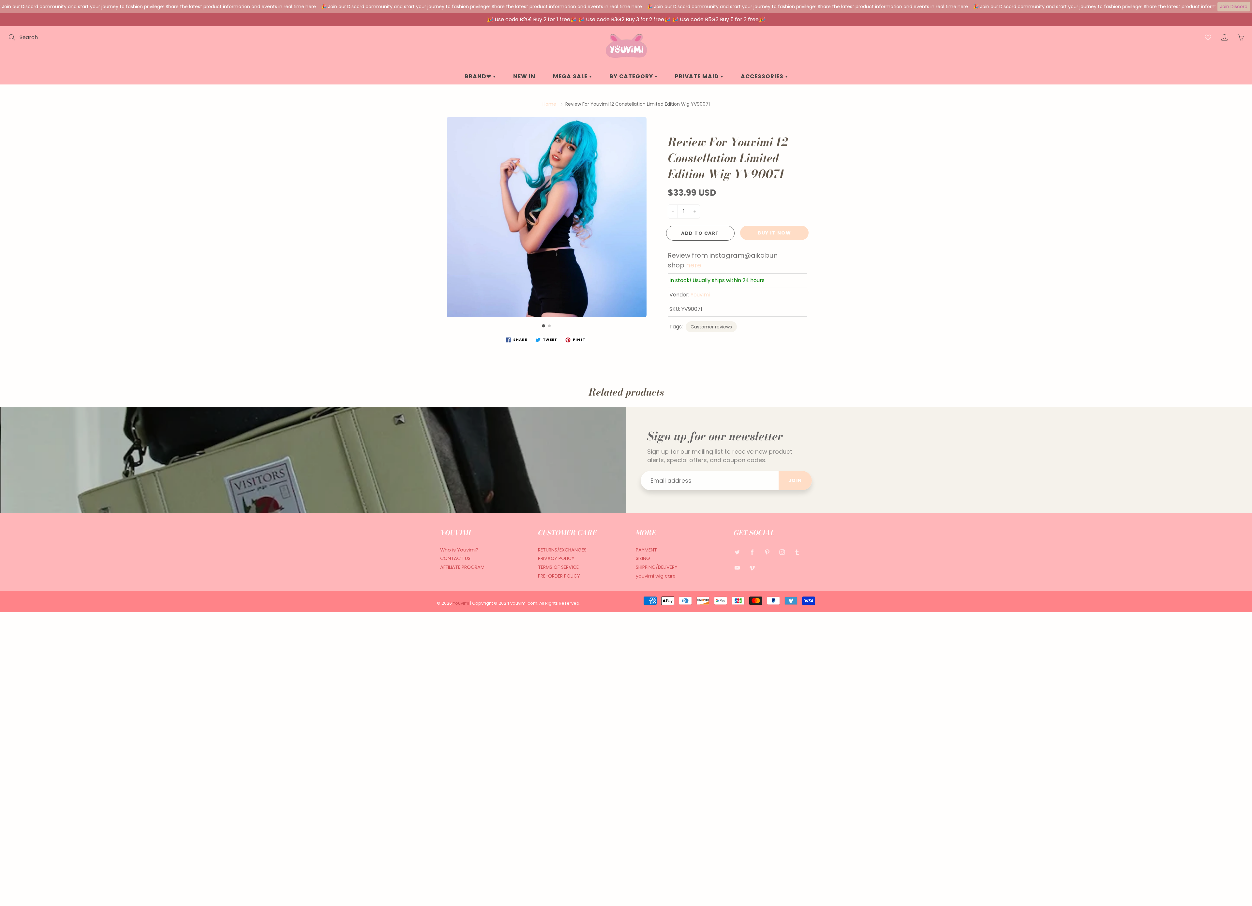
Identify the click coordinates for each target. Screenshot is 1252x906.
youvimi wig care (656, 576)
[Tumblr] (797, 552)
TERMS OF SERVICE (558, 567)
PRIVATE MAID (698, 76)
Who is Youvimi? (459, 550)
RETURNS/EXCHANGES (562, 550)
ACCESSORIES (763, 76)
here (693, 265)
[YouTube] (737, 567)
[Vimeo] (752, 567)
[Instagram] (782, 552)
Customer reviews (711, 327)
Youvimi (700, 294)
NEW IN (524, 76)
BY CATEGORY (632, 76)
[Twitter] (737, 552)
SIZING (643, 558)
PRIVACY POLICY (556, 558)
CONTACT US (455, 558)
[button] (543, 325)
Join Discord (1233, 6)
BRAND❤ (479, 76)
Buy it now (774, 233)
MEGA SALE (571, 76)
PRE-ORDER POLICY (559, 576)
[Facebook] (752, 552)
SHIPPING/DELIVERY (657, 567)
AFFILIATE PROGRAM (462, 567)
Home (549, 104)
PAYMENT (646, 550)
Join (795, 480)
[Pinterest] (767, 552)
